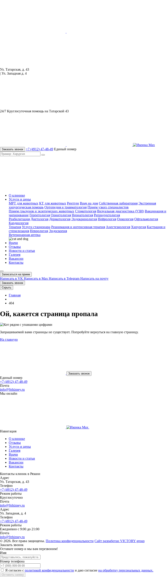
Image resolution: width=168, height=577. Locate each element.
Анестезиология (118, 227)
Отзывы (15, 247)
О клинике (17, 195)
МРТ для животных (23, 203)
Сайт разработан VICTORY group (119, 541)
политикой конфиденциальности (49, 570)
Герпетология (40, 215)
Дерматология (59, 219)
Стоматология (85, 211)
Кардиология (18, 223)
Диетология (39, 219)
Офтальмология (146, 219)
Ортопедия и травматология (65, 207)
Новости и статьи (22, 251)
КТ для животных (52, 203)
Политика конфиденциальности (70, 541)
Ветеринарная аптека (24, 235)
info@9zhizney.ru (12, 389)
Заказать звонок (12, 149)
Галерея (14, 254)
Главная (15, 295)
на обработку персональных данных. (125, 570)
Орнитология (61, 215)
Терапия (15, 227)
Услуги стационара (36, 227)
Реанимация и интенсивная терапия (78, 227)
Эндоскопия (58, 231)
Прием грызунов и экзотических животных (41, 211)
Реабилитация (19, 219)
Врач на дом (89, 203)
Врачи (13, 243)
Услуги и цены (20, 199)
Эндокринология (84, 219)
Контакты (16, 262)
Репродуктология (107, 215)
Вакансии (16, 258)
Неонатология (82, 215)
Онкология (125, 219)
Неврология (39, 231)
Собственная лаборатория (118, 203)
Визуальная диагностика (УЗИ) (120, 211)
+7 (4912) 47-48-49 (39, 149)
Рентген (73, 203)
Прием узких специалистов (108, 207)
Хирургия (138, 227)
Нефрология (107, 219)
